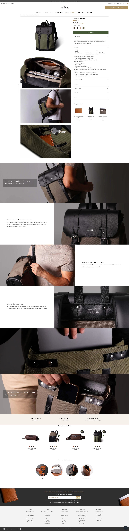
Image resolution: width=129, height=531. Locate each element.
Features (76, 47)
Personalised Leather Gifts (82, 517)
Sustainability (77, 88)
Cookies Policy (30, 521)
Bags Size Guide (47, 521)
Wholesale (99, 520)
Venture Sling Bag (75, 448)
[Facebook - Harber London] (118, 529)
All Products (64, 523)
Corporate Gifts (99, 518)
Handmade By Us (78, 79)
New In (67, 12)
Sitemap (81, 525)
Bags (51, 12)
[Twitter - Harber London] (115, 529)
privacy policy (61, 502)
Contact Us (47, 517)
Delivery (76, 92)
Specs (75, 97)
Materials (76, 84)
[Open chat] (126, 528)
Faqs (47, 518)
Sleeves (45, 12)
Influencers (99, 515)
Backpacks (29, 15)
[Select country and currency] (1, 3)
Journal (98, 521)
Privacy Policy (30, 520)
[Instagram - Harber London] (120, 529)
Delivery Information (30, 515)
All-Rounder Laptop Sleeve (103, 116)
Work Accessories (81, 515)
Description (77, 36)
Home (21, 15)
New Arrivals (81, 518)
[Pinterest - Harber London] (122, 529)
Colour (76, 25)
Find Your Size (47, 520)
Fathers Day (81, 521)
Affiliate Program (99, 514)
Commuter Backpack (90, 116)
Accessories (59, 12)
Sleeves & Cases (64, 515)
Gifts (73, 12)
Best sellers (64, 521)
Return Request (47, 523)
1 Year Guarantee (30, 517)
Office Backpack (53, 448)
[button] (76, 20)
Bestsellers (81, 12)
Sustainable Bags (81, 520)
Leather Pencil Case (31, 448)
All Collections (82, 523)
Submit (78, 497)
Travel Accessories (81, 514)
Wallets (38, 12)
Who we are (47, 514)
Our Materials (47, 515)
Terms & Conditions (30, 514)
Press (99, 517)
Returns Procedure (30, 518)
